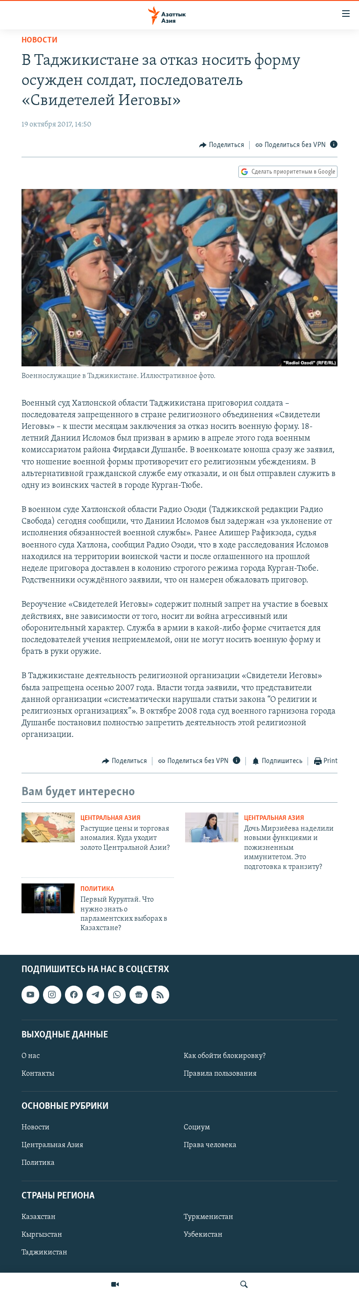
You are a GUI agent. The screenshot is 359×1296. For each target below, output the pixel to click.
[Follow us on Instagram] (52, 994)
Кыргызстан (42, 1235)
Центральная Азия (110, 818)
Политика (97, 889)
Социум (197, 1127)
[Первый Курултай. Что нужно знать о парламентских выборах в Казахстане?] (48, 898)
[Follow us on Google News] (138, 994)
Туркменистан (208, 1217)
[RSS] (160, 994)
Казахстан (39, 1217)
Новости (39, 40)
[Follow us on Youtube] (30, 994)
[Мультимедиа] (115, 1284)
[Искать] (244, 1284)
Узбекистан (203, 1235)
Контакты (38, 1074)
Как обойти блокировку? (225, 1056)
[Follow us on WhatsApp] (117, 994)
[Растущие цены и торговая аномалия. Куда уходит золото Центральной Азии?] (48, 827)
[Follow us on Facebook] (74, 994)
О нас (31, 1056)
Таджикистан (44, 1252)
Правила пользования (220, 1074)
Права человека (210, 1145)
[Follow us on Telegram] (95, 994)
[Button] (221, 145)
